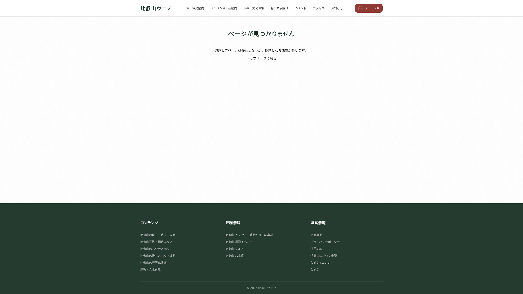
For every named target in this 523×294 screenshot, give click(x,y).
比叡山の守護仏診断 (153, 262)
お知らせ (337, 8)
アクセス (318, 8)
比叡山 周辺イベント (239, 242)
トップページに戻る (262, 58)
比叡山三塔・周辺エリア (156, 242)
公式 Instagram (321, 262)
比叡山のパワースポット (156, 249)
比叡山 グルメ (235, 249)
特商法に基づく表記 (324, 255)
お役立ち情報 (279, 8)
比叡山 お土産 (235, 255)
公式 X (315, 269)
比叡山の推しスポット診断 (157, 255)
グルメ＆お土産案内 (224, 8)
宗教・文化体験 (254, 8)
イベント (300, 8)
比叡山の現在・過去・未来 (157, 235)
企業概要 (316, 235)
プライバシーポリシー (325, 242)
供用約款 (316, 249)
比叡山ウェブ (155, 8)
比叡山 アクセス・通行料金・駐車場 (249, 235)
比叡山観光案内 (194, 8)
